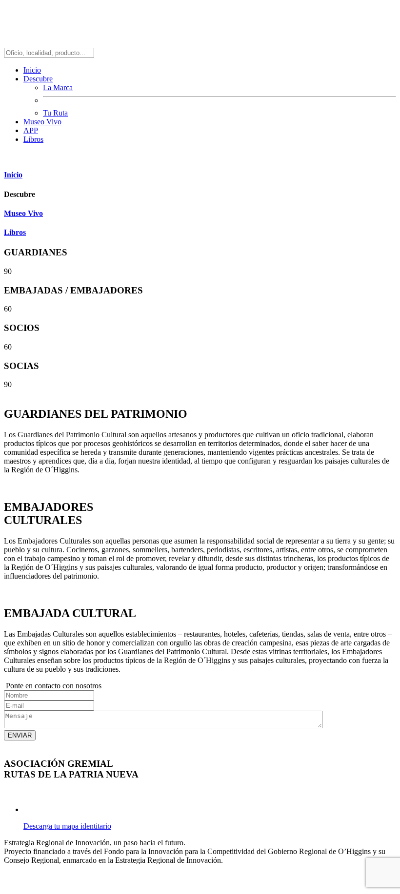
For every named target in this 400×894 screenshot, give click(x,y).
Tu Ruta (55, 113)
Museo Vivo (42, 121)
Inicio (32, 70)
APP (30, 130)
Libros (33, 139)
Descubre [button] (38, 79)
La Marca (58, 87)
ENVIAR (20, 735)
